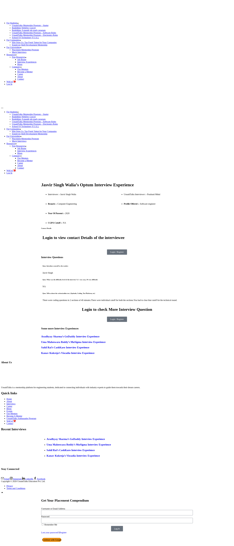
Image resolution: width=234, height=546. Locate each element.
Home (9, 399)
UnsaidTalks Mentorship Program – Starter (30, 25)
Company (16, 67)
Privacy (9, 486)
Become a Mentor (25, 72)
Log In (9, 84)
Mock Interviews (19, 52)
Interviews (10, 404)
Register (62, 532)
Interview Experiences (26, 62)
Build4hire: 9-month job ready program (29, 30)
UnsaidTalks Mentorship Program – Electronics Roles (35, 35)
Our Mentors (22, 69)
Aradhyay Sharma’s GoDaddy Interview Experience (70, 336)
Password (45, 516)
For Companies (13, 40)
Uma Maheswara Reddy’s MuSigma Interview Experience (73, 342)
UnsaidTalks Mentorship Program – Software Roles (34, 33)
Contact (20, 79)
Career (20, 74)
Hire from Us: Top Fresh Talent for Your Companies (34, 42)
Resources (10, 55)
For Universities (13, 47)
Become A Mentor (14, 416)
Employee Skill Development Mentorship (29, 45)
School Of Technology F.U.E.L (25, 37)
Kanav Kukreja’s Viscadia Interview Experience (67, 353)
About (20, 76)
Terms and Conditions (15, 488)
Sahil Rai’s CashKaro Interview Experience (65, 347)
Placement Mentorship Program (25, 50)
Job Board (21, 59)
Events (9, 411)
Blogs (19, 64)
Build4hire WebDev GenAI (24, 28)
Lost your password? (50, 532)
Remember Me (50, 525)
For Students (11, 23)
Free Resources (18, 57)
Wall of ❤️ (11, 81)
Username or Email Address (53, 509)
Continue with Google (51, 540)
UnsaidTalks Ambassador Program (21, 418)
